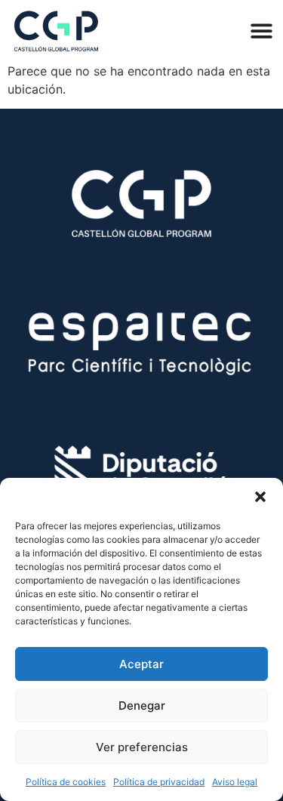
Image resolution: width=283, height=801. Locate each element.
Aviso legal (234, 781)
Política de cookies (66, 781)
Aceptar (141, 664)
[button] (260, 496)
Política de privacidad (159, 781)
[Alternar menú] (261, 30)
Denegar (141, 705)
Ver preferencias (142, 747)
